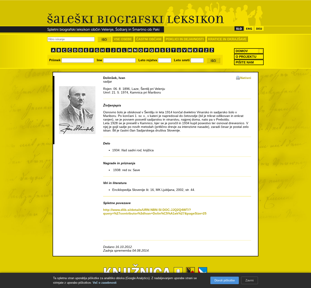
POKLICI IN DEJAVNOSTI (185, 39)
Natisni (245, 78)
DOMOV (242, 51)
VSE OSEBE (123, 39)
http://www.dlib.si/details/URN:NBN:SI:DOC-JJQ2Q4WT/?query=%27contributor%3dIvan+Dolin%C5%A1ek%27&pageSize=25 (154, 211)
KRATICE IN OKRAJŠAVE (227, 39)
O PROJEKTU (246, 56)
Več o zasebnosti (105, 282)
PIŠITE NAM (245, 62)
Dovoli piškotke (224, 280)
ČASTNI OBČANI (148, 39)
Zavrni (249, 280)
